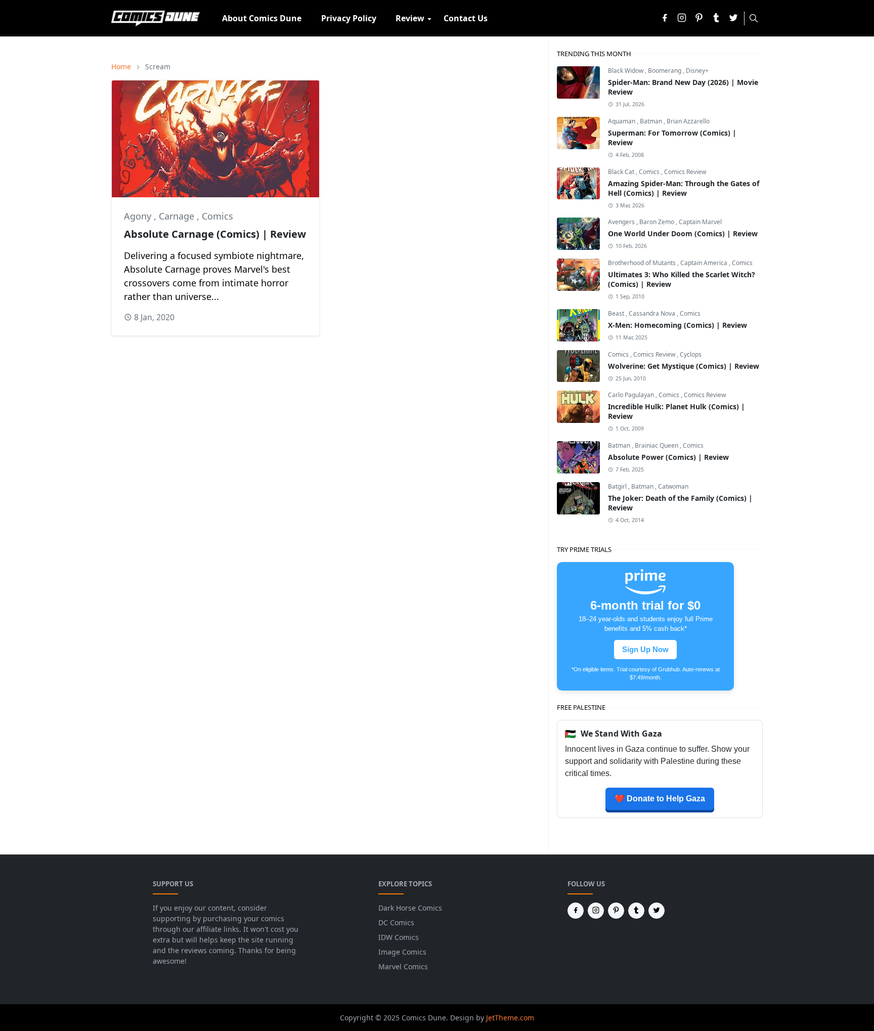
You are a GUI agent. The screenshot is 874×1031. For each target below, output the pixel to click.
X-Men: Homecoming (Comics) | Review (677, 325)
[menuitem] (261, 18)
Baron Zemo (657, 222)
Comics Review (685, 171)
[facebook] (664, 18)
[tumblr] (716, 18)
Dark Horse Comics (410, 908)
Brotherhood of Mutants (642, 263)
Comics (217, 216)
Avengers (622, 222)
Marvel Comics (403, 966)
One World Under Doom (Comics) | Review (683, 233)
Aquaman (622, 121)
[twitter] (733, 18)
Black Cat (622, 171)
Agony (139, 216)
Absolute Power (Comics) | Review (668, 457)
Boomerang (665, 70)
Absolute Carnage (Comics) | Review (215, 234)
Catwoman (673, 486)
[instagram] (681, 18)
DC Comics (396, 922)
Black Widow (626, 70)
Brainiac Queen (657, 445)
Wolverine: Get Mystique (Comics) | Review (683, 366)
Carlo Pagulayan (632, 395)
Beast (617, 313)
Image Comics (402, 952)
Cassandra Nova (653, 313)
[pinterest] (699, 18)
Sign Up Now (645, 650)
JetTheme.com (510, 1017)
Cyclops (691, 354)
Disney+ (697, 70)
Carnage (178, 216)
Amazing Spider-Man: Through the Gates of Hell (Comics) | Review (683, 188)
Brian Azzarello (688, 121)
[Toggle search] (754, 18)
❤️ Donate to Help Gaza (660, 798)
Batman (652, 121)
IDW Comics (398, 937)
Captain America (704, 263)
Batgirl (618, 486)
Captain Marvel (700, 222)
